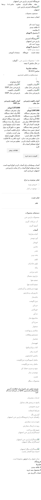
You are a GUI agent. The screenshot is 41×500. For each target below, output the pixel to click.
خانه (37, 61)
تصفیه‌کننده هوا (32, 284)
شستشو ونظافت (31, 335)
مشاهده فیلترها (31, 68)
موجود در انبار (32, 188)
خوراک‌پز (34, 310)
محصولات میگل (33, 381)
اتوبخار (35, 242)
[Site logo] (25, 8)
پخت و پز (34, 255)
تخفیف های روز (20, 56)
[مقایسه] (36, 97)
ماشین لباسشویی (31, 356)
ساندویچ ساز (33, 318)
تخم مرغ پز (34, 272)
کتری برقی (34, 351)
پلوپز (36, 259)
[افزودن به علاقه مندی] (36, 151)
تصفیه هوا (34, 280)
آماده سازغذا (33, 234)
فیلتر (36, 203)
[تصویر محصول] (30, 91)
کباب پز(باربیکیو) (32, 347)
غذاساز (35, 339)
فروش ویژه (32, 184)
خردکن (35, 305)
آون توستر (34, 238)
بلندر (36, 251)
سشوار (35, 326)
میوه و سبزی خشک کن (29, 368)
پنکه (36, 268)
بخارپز (35, 247)
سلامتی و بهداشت (31, 331)
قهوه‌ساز (34, 343)
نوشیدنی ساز (33, 372)
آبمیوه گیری (33, 226)
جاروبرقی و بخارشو (31, 293)
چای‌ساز (35, 297)
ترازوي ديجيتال (32, 276)
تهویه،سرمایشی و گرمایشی (28, 289)
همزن (36, 377)
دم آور (35, 314)
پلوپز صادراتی (33, 263)
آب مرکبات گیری (31, 221)
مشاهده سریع (36, 161)
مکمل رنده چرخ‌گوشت (29, 364)
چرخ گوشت (33, 301)
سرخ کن (35, 322)
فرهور (25, 459)
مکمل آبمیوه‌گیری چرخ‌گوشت (27, 360)
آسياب (35, 230)
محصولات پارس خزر (31, 217)
